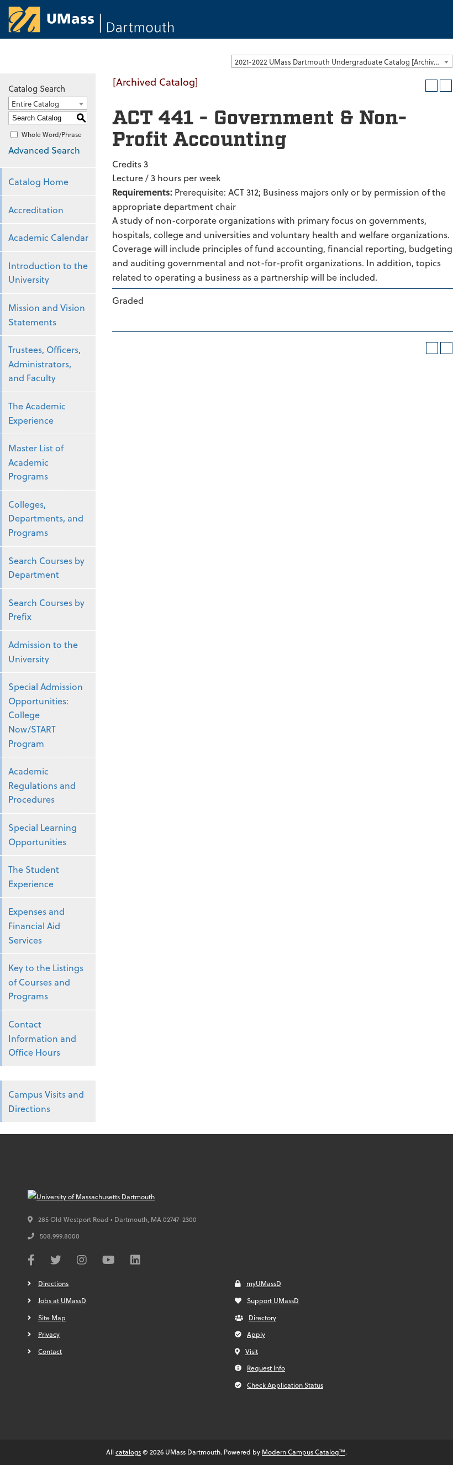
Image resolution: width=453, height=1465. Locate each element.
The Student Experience (33, 876)
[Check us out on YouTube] (108, 1261)
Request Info (266, 1368)
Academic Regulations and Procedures (42, 785)
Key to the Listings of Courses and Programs (45, 981)
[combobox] (341, 61)
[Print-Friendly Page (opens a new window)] (431, 86)
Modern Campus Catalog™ (303, 1452)
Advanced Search (44, 150)
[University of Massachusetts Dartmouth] (110, 1197)
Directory (262, 1317)
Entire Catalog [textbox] (35, 103)
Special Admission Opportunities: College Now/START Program (45, 714)
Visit (251, 1351)
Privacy (49, 1334)
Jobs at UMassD (62, 1300)
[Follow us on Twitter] (55, 1261)
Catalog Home (38, 181)
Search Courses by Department (46, 567)
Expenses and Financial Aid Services (36, 925)
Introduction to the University (48, 272)
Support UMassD (273, 1300)
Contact (50, 1351)
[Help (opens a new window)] (446, 86)
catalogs (128, 1452)
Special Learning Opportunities (42, 834)
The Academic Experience (37, 412)
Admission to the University (43, 651)
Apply (256, 1334)
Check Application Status (285, 1385)
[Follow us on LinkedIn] (135, 1261)
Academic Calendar (48, 237)
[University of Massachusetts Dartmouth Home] (91, 19)
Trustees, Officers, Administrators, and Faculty (44, 363)
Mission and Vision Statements (46, 314)
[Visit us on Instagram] (82, 1261)
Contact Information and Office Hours (42, 1038)
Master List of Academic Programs (36, 461)
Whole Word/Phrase (52, 134)
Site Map (52, 1317)
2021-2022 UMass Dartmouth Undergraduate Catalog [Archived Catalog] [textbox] (343, 61)
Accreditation (36, 209)
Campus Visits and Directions (46, 1101)
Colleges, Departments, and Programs (45, 518)
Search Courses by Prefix (46, 609)
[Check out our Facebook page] (31, 1261)
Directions (53, 1283)
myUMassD (263, 1283)
